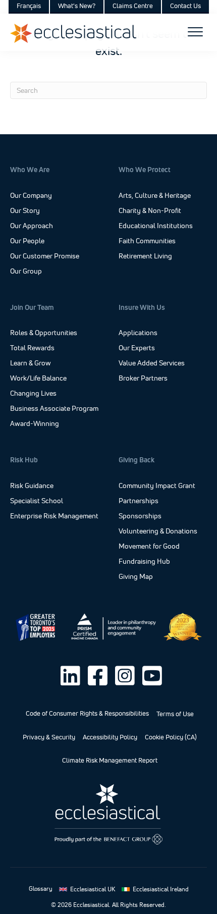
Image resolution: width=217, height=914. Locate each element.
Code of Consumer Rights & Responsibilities (87, 713)
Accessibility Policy (110, 737)
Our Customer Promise (44, 255)
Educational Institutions (156, 226)
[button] (70, 676)
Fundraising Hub (144, 562)
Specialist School (36, 501)
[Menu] (195, 32)
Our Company (31, 195)
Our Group (26, 271)
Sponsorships (140, 516)
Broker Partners (143, 378)
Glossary (40, 888)
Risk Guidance (31, 486)
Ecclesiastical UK (92, 889)
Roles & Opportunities (43, 333)
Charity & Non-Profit (150, 211)
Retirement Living (145, 256)
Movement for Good (149, 547)
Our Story (25, 210)
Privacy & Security (49, 737)
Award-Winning (34, 424)
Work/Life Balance (38, 378)
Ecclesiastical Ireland (161, 889)
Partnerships (138, 501)
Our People (27, 240)
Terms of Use (175, 714)
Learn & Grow (30, 363)
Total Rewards (32, 348)
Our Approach (31, 225)
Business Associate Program (54, 409)
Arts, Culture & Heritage (155, 196)
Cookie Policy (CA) (171, 737)
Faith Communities (147, 241)
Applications (138, 333)
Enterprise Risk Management (54, 516)
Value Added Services (152, 363)
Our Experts (137, 348)
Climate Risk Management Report (109, 760)
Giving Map (136, 577)
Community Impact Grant (157, 486)
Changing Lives (33, 394)
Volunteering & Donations (158, 531)
